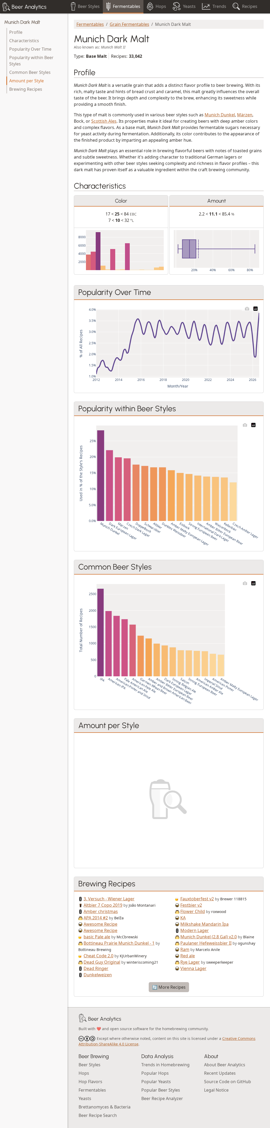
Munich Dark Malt (22, 22)
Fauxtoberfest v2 (197, 899)
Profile (15, 32)
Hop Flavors (90, 1081)
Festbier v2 (191, 905)
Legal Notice (216, 1090)
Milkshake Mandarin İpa (204, 924)
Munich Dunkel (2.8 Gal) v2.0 (208, 937)
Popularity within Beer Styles (31, 61)
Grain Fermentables (129, 24)
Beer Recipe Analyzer (162, 1098)
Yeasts (85, 1098)
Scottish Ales (104, 121)
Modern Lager (194, 930)
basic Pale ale (97, 937)
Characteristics (24, 41)
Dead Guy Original (102, 962)
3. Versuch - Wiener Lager (109, 899)
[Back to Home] (83, 1019)
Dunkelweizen (98, 975)
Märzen (244, 115)
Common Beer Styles (30, 72)
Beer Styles (89, 1065)
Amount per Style (26, 81)
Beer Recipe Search (98, 1115)
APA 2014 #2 (96, 918)
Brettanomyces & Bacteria (105, 1107)
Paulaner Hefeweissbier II (206, 943)
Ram (184, 949)
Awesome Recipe (100, 924)
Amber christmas (101, 911)
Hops (84, 1073)
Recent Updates (220, 1073)
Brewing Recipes (25, 89)
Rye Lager (190, 962)
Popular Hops (155, 1073)
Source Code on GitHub (227, 1081)
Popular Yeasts (156, 1081)
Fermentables (90, 24)
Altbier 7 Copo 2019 (103, 905)
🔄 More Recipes (169, 987)
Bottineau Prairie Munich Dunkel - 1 (119, 943)
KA (183, 918)
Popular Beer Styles (160, 1090)
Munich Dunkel (220, 115)
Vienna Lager (193, 968)
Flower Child (192, 911)
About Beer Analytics (224, 1065)
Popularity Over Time (30, 49)
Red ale (187, 956)
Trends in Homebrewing (165, 1065)
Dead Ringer (96, 968)
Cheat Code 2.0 (98, 956)
